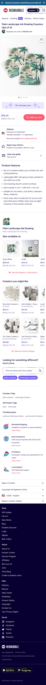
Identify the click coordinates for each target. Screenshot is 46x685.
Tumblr (9, 633)
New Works (6, 520)
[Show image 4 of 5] (25, 97)
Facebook (10, 625)
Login (4, 531)
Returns (5, 589)
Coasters (6, 393)
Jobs (4, 568)
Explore (5, 18)
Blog (4, 524)
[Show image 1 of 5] (19, 97)
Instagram (10, 621)
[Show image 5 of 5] (27, 97)
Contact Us (6, 608)
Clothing (16, 18)
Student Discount (9, 527)
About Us (6, 549)
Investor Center (8, 552)
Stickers (28, 18)
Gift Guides (6, 512)
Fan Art (5, 516)
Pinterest (9, 637)
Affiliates (5, 560)
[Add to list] (41, 39)
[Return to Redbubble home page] (14, 10)
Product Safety (8, 600)
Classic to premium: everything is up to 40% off (23, 3)
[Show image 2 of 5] (21, 97)
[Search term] (43, 10)
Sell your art (7, 564)
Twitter (9, 629)
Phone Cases (38, 18)
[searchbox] (23, 371)
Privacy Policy (20, 652)
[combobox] (40, 10)
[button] (23, 3)
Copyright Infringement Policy (14, 489)
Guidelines (6, 596)
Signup (5, 535)
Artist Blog (6, 571)
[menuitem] (5, 18)
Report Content (8, 483)
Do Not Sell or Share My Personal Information (18, 656)
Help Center (7, 593)
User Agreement (8, 652)
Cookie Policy (7, 659)
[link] (10, 378)
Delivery (5, 585)
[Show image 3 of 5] (23, 97)
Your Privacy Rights (10, 612)
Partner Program (9, 556)
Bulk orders (6, 539)
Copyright (6, 604)
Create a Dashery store (11, 575)
